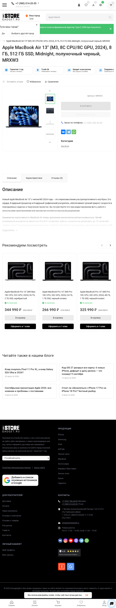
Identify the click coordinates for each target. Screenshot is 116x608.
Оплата (5, 506)
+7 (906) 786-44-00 (70, 501)
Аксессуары (63, 464)
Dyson (60, 478)
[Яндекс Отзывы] (62, 566)
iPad (60, 444)
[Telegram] (68, 132)
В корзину (20, 318)
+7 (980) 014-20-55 (26, 3)
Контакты (6, 535)
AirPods (61, 449)
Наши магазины (9, 511)
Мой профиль (8, 550)
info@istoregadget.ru (70, 523)
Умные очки (63, 473)
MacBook (65, 146)
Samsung (62, 439)
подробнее (8, 230)
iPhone (61, 434)
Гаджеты (62, 483)
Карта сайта (39, 468)
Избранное (35, 81)
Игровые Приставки (67, 468)
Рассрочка (7, 525)
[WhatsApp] (74, 132)
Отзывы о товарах (10, 520)
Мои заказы (7, 555)
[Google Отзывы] (70, 566)
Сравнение (53, 81)
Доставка (6, 501)
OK (86, 595)
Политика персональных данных (16, 468)
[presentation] (13, 117)
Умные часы (63, 454)
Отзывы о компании (11, 516)
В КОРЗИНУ (86, 106)
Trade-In (6, 530)
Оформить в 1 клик (85, 114)
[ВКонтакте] (63, 132)
